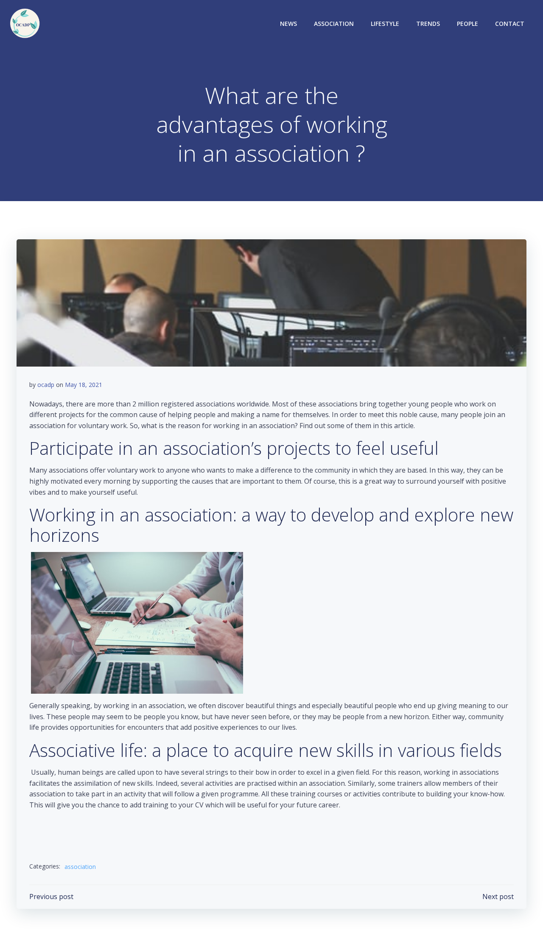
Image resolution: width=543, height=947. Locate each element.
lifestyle (385, 24)
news (288, 24)
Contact (509, 24)
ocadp (45, 385)
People (467, 24)
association (334, 24)
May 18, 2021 (83, 385)
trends (428, 24)
